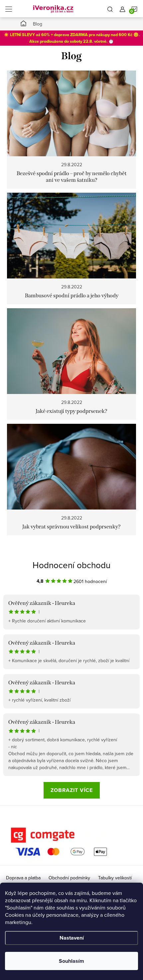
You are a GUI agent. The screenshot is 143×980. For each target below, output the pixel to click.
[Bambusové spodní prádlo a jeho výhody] (71, 235)
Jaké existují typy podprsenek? (71, 411)
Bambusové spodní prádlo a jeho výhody (71, 295)
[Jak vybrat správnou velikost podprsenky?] (71, 466)
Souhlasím (71, 961)
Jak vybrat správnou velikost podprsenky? (71, 526)
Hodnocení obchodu (71, 565)
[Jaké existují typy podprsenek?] (71, 350)
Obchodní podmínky (69, 877)
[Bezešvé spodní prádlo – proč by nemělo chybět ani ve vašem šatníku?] (71, 113)
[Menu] (8, 8)
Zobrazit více (72, 790)
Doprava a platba (23, 877)
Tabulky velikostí (115, 877)
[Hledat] (110, 8)
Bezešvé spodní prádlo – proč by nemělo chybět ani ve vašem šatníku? (72, 176)
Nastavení (72, 938)
